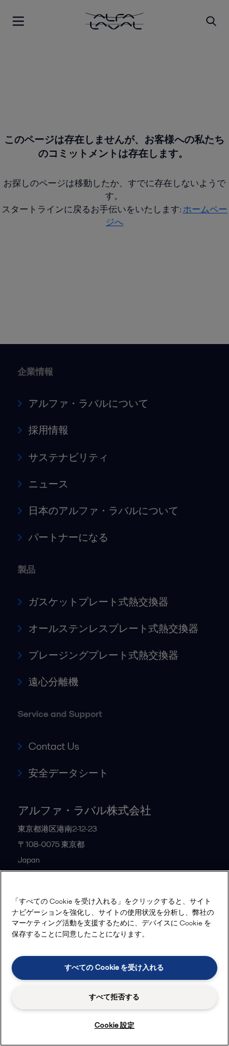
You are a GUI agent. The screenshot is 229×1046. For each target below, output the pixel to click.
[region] (114, 958)
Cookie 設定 (114, 1025)
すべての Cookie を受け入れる (114, 967)
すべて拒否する (114, 997)
